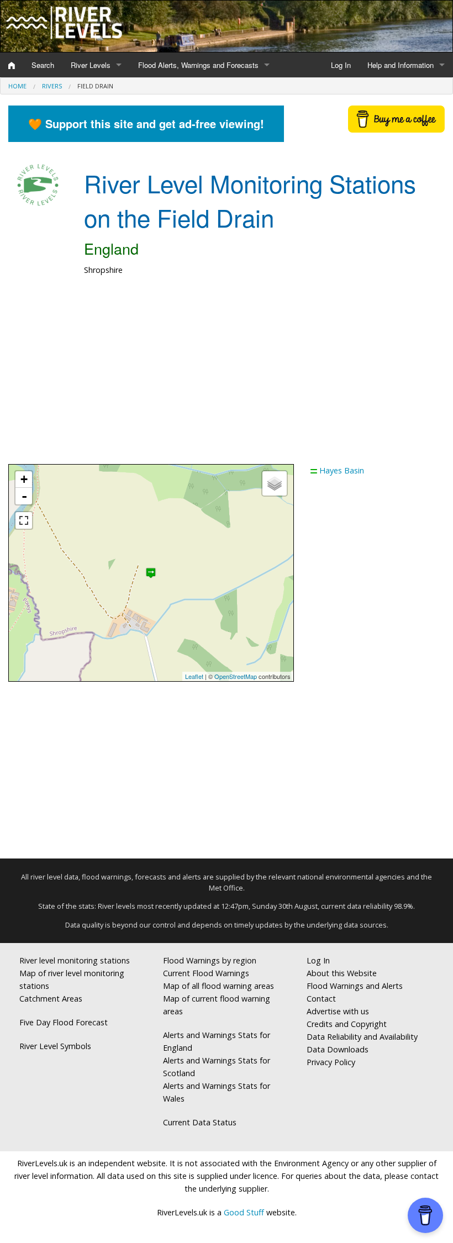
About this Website (342, 973)
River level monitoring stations (74, 960)
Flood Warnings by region (209, 960)
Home (17, 86)
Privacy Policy (331, 1062)
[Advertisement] (226, 375)
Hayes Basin (341, 470)
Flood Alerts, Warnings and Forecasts (198, 65)
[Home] (11, 65)
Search (42, 65)
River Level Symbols (55, 1046)
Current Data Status (199, 1122)
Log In (341, 65)
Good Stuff (244, 1212)
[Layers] (274, 483)
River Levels (90, 65)
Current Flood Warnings (206, 973)
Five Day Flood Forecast (63, 1022)
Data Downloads (337, 1049)
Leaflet (194, 676)
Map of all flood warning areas (218, 986)
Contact (321, 998)
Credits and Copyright (347, 1024)
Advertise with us (338, 1011)
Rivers (52, 86)
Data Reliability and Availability (362, 1036)
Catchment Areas (50, 998)
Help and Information (400, 65)
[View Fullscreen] (23, 520)
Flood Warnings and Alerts (355, 986)
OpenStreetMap (235, 676)
